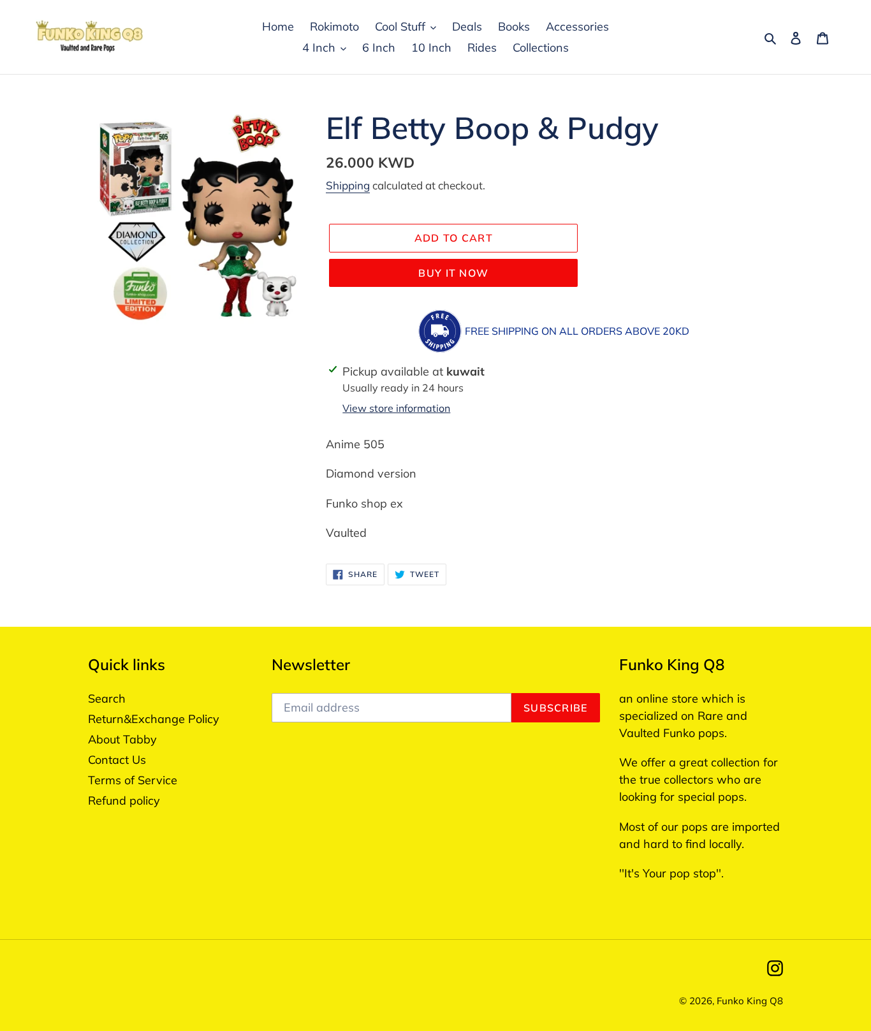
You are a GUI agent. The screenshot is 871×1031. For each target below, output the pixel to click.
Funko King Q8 (750, 1001)
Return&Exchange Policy (153, 719)
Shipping (348, 185)
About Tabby (122, 739)
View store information (396, 408)
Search (107, 698)
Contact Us (117, 759)
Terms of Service (132, 780)
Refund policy (124, 800)
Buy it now (453, 273)
